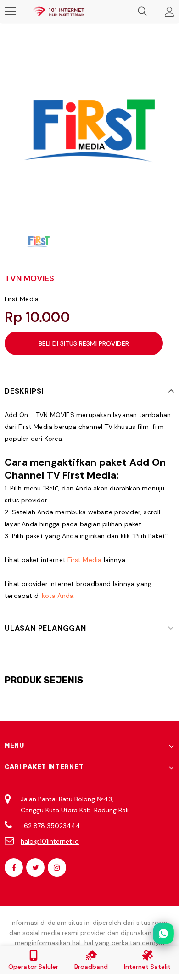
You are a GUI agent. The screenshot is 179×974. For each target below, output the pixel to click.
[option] (89, 127)
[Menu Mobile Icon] (10, 11)
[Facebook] (14, 867)
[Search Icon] (142, 11)
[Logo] (59, 11)
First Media (22, 299)
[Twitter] (35, 867)
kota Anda (57, 595)
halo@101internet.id (50, 841)
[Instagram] (57, 867)
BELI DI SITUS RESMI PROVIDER (84, 343)
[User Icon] (169, 12)
